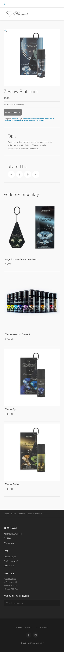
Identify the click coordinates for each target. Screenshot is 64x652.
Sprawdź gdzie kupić (12, 112)
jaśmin (16, 120)
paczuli (36, 120)
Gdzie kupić (42, 627)
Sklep (13, 513)
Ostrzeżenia (9, 565)
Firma (28, 627)
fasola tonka (49, 119)
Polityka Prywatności (13, 534)
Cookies (7, 538)
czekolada (40, 119)
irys (11, 120)
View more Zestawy (15, 104)
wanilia (42, 120)
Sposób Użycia (10, 556)
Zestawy (15, 119)
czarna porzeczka (29, 119)
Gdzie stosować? (11, 561)
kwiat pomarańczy (26, 120)
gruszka (7, 120)
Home (6, 513)
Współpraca (9, 543)
